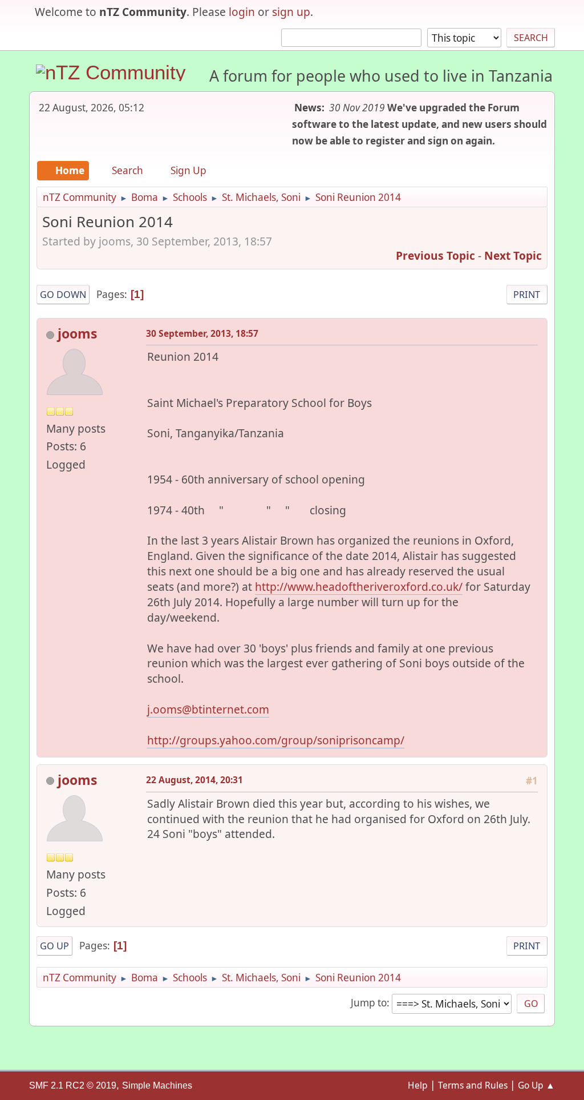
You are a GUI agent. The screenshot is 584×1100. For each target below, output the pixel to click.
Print (526, 294)
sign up (291, 11)
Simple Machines (157, 1085)
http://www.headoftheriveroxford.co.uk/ (359, 586)
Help (418, 1085)
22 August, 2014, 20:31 (194, 779)
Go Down (63, 294)
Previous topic (435, 255)
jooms (77, 333)
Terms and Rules (473, 1085)
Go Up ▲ (536, 1085)
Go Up (54, 946)
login (242, 11)
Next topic (513, 255)
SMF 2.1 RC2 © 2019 (72, 1085)
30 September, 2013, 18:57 (202, 333)
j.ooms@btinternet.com (208, 709)
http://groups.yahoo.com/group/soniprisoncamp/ (275, 740)
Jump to (369, 1002)
